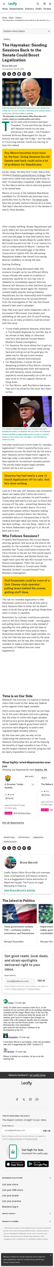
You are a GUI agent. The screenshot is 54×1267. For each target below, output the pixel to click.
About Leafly (8, 1214)
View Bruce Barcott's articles (19, 890)
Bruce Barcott (9, 66)
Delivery (29, 8)
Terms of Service (18, 989)
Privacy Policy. (32, 1139)
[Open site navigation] (4, 4)
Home (4, 17)
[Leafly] (12, 4)
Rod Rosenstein (10, 842)
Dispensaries (16, 8)
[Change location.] (44, 4)
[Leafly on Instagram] (30, 1099)
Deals (39, 8)
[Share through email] (24, 74)
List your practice (11, 1201)
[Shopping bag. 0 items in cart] (50, 4)
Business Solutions (12, 1178)
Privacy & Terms (10, 1221)
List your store (10, 1184)
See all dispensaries (13, 822)
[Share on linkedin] (14, 74)
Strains (47, 8)
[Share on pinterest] (19, 74)
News (11, 17)
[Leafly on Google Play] (38, 1164)
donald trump (9, 837)
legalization (38, 837)
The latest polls (40, 199)
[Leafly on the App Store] (15, 1164)
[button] (29, 74)
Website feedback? (27, 1075)
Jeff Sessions (23, 837)
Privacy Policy (34, 989)
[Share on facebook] (4, 74)
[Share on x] (9, 74)
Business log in (10, 1206)
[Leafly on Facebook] (17, 1099)
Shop (5, 8)
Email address (10, 975)
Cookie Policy (29, 1259)
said (30, 250)
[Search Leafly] (38, 4)
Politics (19, 17)
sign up (41, 980)
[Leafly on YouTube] (37, 1099)
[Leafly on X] (23, 1099)
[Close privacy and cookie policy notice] (51, 1255)
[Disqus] (27, 1032)
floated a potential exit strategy (29, 175)
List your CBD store (12, 1190)
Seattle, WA (41, 769)
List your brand (10, 1195)
